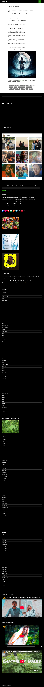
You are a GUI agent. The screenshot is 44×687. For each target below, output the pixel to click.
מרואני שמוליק (4, 282)
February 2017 (4, 567)
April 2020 (4, 540)
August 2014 (4, 579)
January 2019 (4, 548)
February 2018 (4, 550)
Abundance (4, 292)
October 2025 (4, 458)
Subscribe (4, 190)
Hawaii (3, 337)
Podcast (3, 380)
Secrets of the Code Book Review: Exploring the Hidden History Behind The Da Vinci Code (18, 197)
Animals (3, 302)
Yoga (9, 11)
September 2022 (5, 507)
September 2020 (5, 530)
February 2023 (4, 501)
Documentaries (4, 321)
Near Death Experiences (6, 376)
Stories (3, 399)
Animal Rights (4, 300)
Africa (3, 294)
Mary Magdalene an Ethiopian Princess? (13, 278)
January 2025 (4, 472)
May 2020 (3, 538)
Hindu (3, 341)
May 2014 (3, 585)
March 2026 (4, 447)
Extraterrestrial (4, 331)
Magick (3, 358)
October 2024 (4, 476)
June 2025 (3, 466)
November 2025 (5, 456)
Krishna (3, 354)
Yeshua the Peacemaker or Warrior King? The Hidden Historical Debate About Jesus (25, 276)
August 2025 (4, 462)
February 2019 (4, 546)
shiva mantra (30, 88)
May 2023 (3, 495)
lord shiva (24, 85)
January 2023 (4, 503)
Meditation (4, 366)
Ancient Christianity (5, 296)
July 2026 (3, 441)
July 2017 (3, 558)
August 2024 (4, 478)
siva (27, 89)
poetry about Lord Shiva (13, 88)
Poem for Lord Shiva (18, 13)
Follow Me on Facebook (7, 127)
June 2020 (3, 536)
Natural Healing (4, 372)
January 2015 (4, 571)
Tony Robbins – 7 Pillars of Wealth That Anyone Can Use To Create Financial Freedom (17, 203)
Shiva (28, 10)
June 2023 (3, 493)
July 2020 (3, 534)
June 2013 (3, 587)
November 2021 (5, 517)
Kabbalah (3, 349)
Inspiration (14, 10)
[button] (8, 143)
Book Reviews (4, 308)
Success (3, 401)
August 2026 (4, 439)
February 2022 (4, 515)
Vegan (3, 409)
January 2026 (4, 451)
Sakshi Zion (4, 1)
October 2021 (4, 519)
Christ (3, 317)
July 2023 (3, 491)
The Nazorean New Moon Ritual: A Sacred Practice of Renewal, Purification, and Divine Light (18, 199)
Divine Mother (4, 319)
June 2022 (3, 511)
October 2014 (4, 575)
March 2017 (4, 565)
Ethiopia (3, 329)
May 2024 (3, 480)
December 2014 (4, 573)
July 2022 (3, 509)
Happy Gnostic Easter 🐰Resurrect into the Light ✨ (17, 282)
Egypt (3, 323)
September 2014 (5, 577)
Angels (3, 298)
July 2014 (3, 581)
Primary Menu (42, 1)
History (3, 343)
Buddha (3, 312)
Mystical (22, 10)
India (11, 10)
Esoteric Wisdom (5, 327)
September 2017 (5, 554)
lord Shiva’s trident (31, 85)
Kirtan (3, 352)
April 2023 (4, 497)
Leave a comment (20, 15)
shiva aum (24, 88)
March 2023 (4, 499)
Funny (3, 333)
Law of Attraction (5, 356)
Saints (3, 391)
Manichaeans (4, 360)
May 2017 (3, 563)
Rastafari (3, 384)
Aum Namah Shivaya (12, 85)
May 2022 (3, 513)
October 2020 (4, 528)
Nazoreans (4, 374)
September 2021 (5, 521)
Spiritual (31, 10)
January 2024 (4, 484)
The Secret (3, 403)
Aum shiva (19, 85)
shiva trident (17, 89)
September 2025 (5, 460)
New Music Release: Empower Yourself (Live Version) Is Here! (13, 201)
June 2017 (3, 561)
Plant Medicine (4, 378)
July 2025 (3, 464)
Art (9, 10)
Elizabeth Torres (4, 284)
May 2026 (3, 443)
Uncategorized (4, 407)
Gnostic (3, 335)
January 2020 (4, 544)
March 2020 (4, 542)
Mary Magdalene (5, 364)
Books (3, 310)
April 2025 (4, 468)
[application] (22, 607)
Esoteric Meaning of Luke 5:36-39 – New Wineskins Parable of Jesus (22, 280)
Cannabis (3, 314)
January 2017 (4, 569)
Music (3, 368)
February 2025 (4, 470)
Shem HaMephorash (5, 393)
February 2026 (4, 449)
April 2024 (4, 482)
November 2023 (5, 486)
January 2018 (4, 552)
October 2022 (4, 505)
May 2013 (3, 589)
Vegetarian (4, 411)
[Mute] (39, 618)
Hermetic (3, 339)
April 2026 (4, 445)
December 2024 (4, 474)
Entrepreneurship (5, 325)
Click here (21, 80)
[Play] (3, 618)
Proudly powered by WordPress (6, 685)
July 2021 (3, 523)
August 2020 (4, 532)
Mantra (18, 10)
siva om (31, 89)
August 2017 (4, 556)
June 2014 (3, 583)
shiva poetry (11, 89)
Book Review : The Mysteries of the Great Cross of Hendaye (12, 205)
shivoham (23, 89)
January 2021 (4, 526)
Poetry (25, 10)
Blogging (3, 306)
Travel (3, 405)
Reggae (3, 389)
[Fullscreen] (41, 618)
